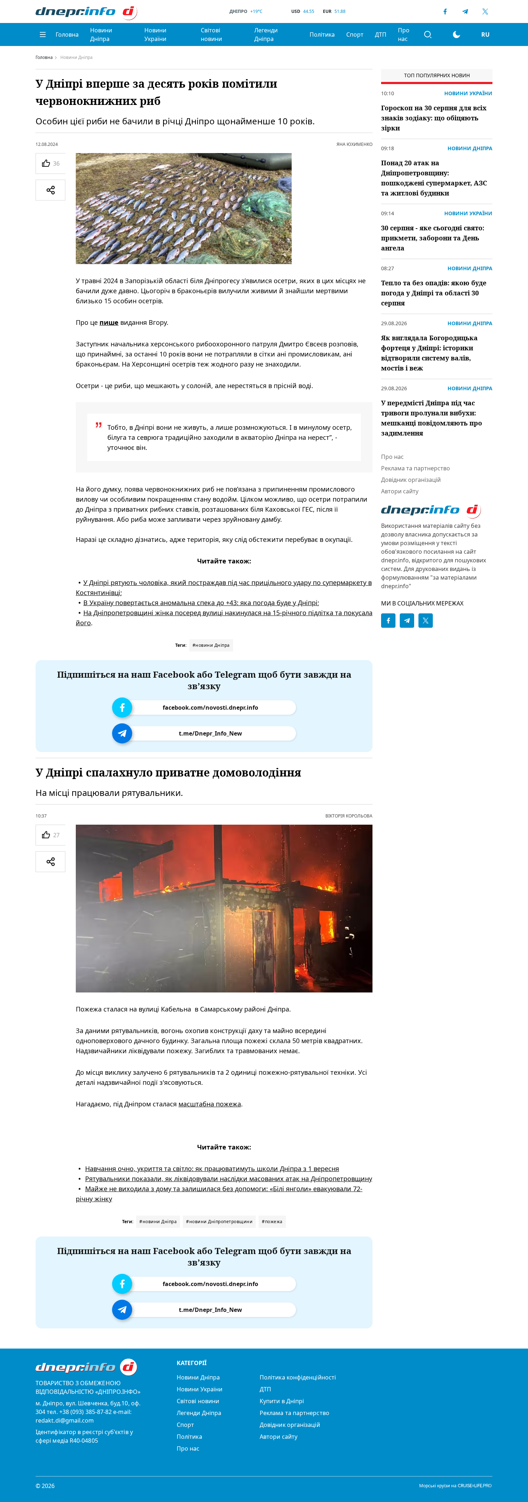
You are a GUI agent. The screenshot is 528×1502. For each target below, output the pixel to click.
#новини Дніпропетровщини (219, 1221)
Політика (322, 34)
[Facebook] (445, 11)
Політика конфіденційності (298, 1377)
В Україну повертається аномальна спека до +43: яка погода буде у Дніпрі (200, 602)
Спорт (354, 34)
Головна (67, 34)
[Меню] (43, 34)
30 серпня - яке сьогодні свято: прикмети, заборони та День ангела (432, 238)
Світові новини (211, 34)
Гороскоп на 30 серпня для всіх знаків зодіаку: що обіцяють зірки (434, 117)
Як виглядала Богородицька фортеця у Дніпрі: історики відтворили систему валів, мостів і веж (429, 352)
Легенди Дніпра (266, 34)
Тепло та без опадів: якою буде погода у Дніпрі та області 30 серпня (433, 292)
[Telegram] (465, 11)
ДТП (380, 34)
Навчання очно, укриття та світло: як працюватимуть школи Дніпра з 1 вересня (212, 1169)
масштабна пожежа (210, 1104)
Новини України (155, 34)
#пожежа (272, 1221)
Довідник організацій (411, 480)
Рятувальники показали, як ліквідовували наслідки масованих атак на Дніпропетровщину (228, 1179)
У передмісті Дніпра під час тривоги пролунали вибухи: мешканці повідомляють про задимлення (431, 417)
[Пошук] (428, 34)
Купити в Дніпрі (282, 1401)
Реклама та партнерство (415, 468)
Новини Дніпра (101, 34)
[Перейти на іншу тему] (456, 34)
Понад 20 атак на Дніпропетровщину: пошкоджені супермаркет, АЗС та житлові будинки (434, 177)
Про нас (403, 34)
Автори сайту (399, 491)
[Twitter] (485, 11)
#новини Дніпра (211, 645)
